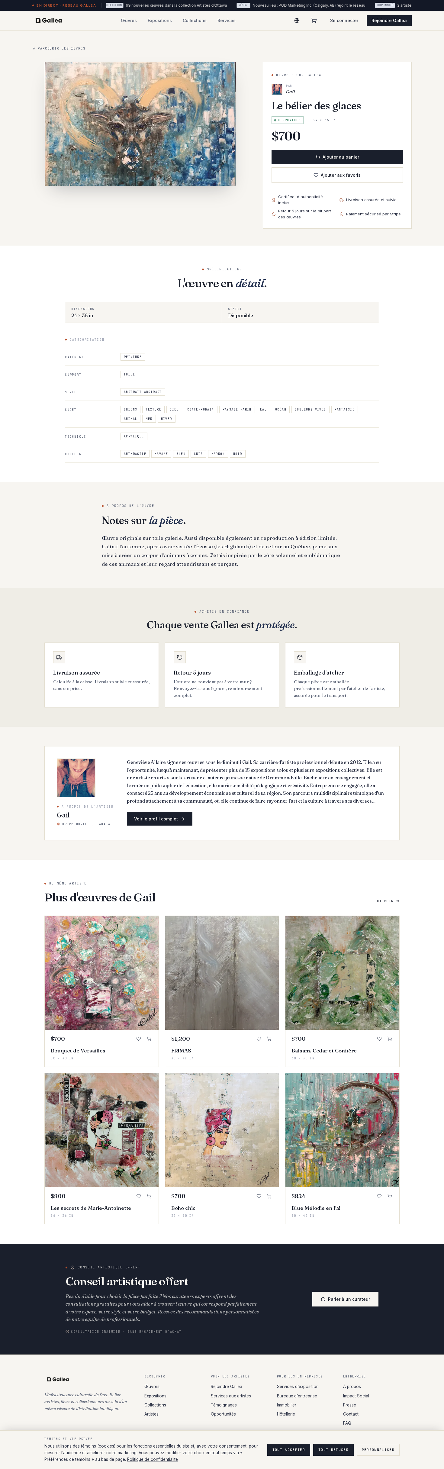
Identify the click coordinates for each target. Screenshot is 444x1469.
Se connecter (344, 20)
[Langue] (296, 20)
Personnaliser (378, 1450)
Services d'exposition (298, 1386)
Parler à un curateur (349, 1299)
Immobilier (286, 1405)
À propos (352, 1386)
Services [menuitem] (226, 20)
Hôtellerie (286, 1414)
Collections (155, 1405)
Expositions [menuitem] (160, 20)
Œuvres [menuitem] (129, 20)
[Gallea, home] (48, 20)
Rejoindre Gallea (389, 20)
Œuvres (151, 1386)
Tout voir (383, 901)
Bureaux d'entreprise (297, 1395)
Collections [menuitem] (195, 20)
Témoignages (224, 1405)
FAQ (347, 1423)
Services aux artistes (231, 1395)
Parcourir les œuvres (61, 48)
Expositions (155, 1395)
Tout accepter (288, 1450)
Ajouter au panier (341, 156)
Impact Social (356, 1395)
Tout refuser (333, 1450)
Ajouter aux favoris (341, 175)
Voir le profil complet (156, 818)
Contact (351, 1414)
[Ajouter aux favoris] (138, 1039)
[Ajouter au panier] (149, 1039)
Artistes (151, 1414)
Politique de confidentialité (152, 1459)
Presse (349, 1405)
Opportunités (223, 1414)
